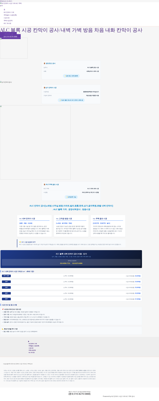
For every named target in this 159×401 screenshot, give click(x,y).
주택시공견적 (8, 21)
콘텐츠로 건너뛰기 (6, 1)
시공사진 (7, 18)
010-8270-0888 (77, 263)
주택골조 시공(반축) (10, 15)
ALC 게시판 (7, 23)
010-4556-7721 (65, 263)
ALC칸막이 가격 (9, 12)
